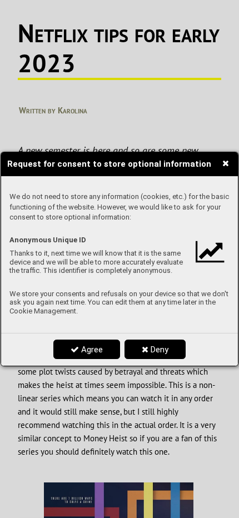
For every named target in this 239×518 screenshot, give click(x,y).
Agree (91, 350)
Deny (158, 350)
